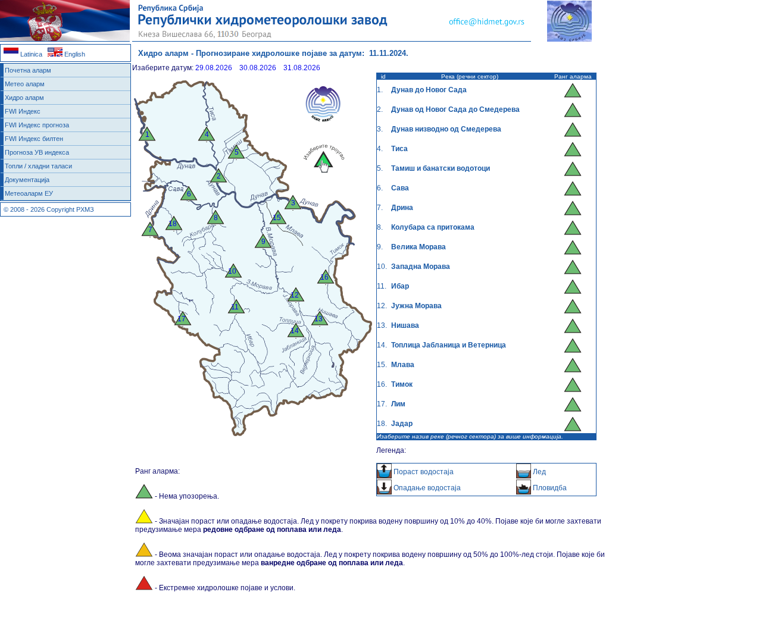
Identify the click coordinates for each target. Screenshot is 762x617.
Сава (400, 188)
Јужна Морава (416, 306)
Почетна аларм (28, 70)
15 (277, 218)
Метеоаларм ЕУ (29, 193)
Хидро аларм (24, 97)
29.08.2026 (213, 68)
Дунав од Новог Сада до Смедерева (455, 109)
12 (295, 295)
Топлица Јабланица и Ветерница (448, 345)
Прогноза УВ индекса (37, 152)
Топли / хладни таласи (38, 166)
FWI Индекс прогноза (37, 125)
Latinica (30, 54)
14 (295, 331)
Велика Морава (418, 247)
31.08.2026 (301, 68)
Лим (398, 404)
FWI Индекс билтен (34, 138)
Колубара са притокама (432, 227)
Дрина (402, 207)
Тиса (399, 149)
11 (235, 307)
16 (324, 277)
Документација (27, 179)
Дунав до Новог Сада (429, 90)
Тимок (402, 384)
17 (181, 319)
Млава (402, 365)
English (74, 54)
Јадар (402, 423)
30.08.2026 (257, 68)
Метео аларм (25, 83)
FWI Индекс (22, 111)
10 (232, 271)
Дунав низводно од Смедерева (446, 129)
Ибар (400, 286)
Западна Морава (420, 266)
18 (172, 224)
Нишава (405, 325)
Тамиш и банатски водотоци (440, 168)
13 (318, 319)
